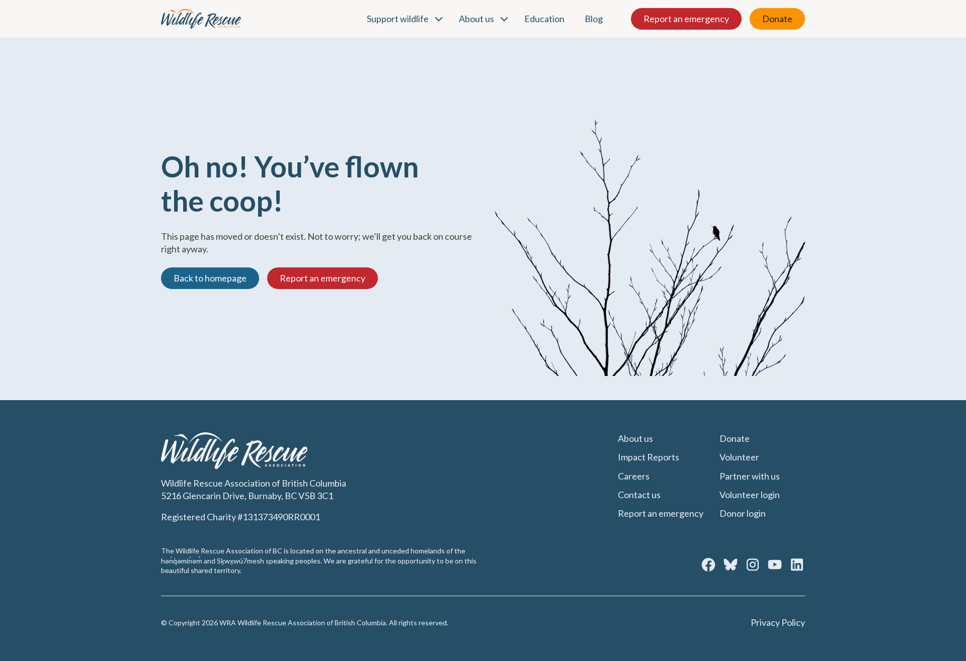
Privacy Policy (778, 622)
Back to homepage (210, 278)
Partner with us (749, 476)
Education (544, 18)
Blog (594, 18)
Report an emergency (686, 18)
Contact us (639, 494)
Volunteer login (749, 494)
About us (476, 18)
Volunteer (739, 456)
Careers (634, 476)
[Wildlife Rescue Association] (201, 19)
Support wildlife (398, 18)
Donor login (742, 513)
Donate (777, 18)
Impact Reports (648, 456)
